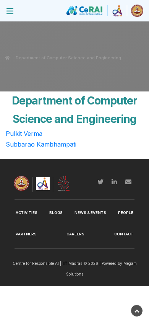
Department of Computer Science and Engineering (68, 57)
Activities (26, 212)
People (125, 212)
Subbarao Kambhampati (41, 144)
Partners (26, 234)
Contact (123, 234)
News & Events (90, 212)
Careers (75, 234)
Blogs (56, 212)
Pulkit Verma (24, 133)
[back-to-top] (137, 311)
